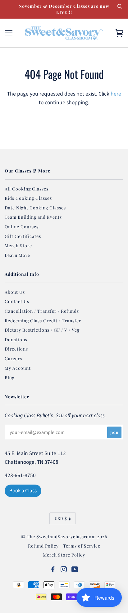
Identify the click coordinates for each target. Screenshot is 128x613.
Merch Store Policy (64, 555)
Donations (16, 339)
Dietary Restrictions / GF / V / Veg (42, 330)
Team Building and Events (33, 217)
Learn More (17, 255)
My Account (18, 368)
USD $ (61, 518)
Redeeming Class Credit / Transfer (43, 321)
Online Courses (22, 227)
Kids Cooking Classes (28, 198)
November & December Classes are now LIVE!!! (64, 9)
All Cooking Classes (26, 189)
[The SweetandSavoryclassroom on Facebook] (53, 570)
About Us (15, 292)
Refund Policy (43, 546)
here (116, 94)
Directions (16, 349)
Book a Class (23, 490)
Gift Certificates (23, 236)
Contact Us (17, 301)
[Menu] (8, 33)
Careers (13, 358)
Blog (10, 377)
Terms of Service (81, 546)
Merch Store (18, 245)
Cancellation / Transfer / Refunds (42, 311)
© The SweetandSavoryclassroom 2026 (64, 536)
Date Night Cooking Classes (35, 208)
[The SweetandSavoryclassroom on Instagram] (64, 570)
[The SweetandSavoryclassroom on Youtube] (74, 570)
